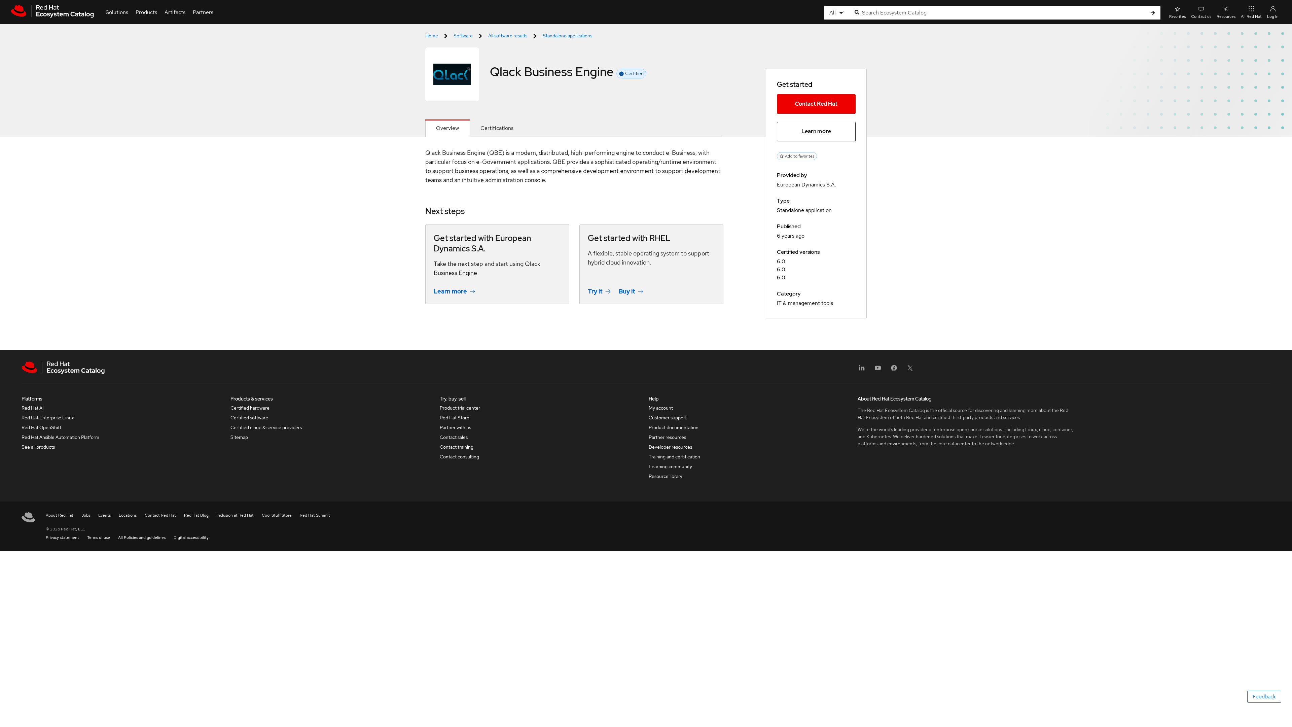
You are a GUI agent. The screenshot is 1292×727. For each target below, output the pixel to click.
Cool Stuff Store (277, 515)
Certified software (249, 418)
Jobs (85, 515)
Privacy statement (62, 537)
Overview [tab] (447, 128)
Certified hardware (250, 408)
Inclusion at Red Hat (235, 515)
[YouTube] (878, 370)
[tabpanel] (574, 231)
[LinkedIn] (862, 370)
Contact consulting (459, 457)
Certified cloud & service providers (266, 427)
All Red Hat (1251, 16)
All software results (507, 36)
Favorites (1177, 16)
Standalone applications (567, 36)
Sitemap (239, 437)
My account (661, 408)
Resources (1226, 16)
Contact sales (454, 437)
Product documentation (673, 427)
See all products (38, 447)
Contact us (1201, 16)
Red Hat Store (454, 418)
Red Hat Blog (196, 515)
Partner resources (667, 437)
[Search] (1152, 13)
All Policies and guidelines (142, 537)
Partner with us (455, 427)
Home (431, 36)
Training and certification (674, 457)
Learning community (670, 466)
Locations (128, 515)
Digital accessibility (191, 537)
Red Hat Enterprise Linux (48, 418)
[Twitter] (910, 370)
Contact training (456, 447)
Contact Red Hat (816, 103)
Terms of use (98, 537)
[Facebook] (894, 370)
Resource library (665, 476)
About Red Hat (59, 515)
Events (104, 515)
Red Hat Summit (315, 515)
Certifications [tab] (496, 128)
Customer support (668, 418)
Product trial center (460, 408)
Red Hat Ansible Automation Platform (60, 437)
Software (463, 36)
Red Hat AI (33, 408)
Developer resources (670, 447)
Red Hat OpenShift (41, 427)
